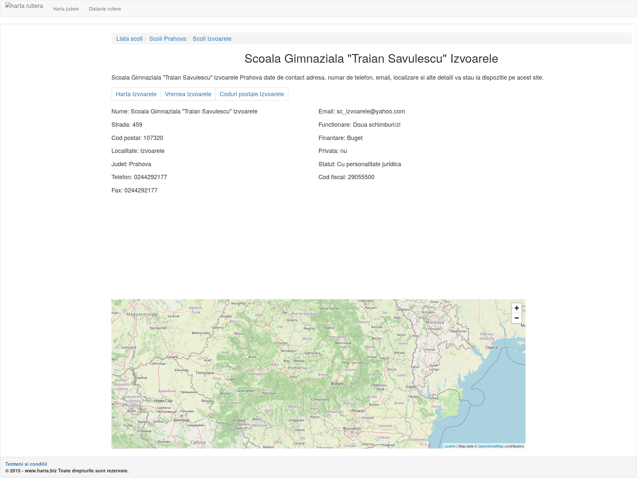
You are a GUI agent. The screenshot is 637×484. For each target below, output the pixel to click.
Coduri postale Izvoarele (252, 93)
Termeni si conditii (26, 463)
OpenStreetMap (491, 446)
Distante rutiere (105, 8)
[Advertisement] (53, 132)
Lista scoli (129, 38)
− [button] (517, 318)
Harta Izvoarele (136, 93)
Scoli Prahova (167, 38)
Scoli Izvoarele (212, 38)
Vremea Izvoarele (188, 93)
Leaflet (450, 446)
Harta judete (66, 8)
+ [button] (517, 308)
